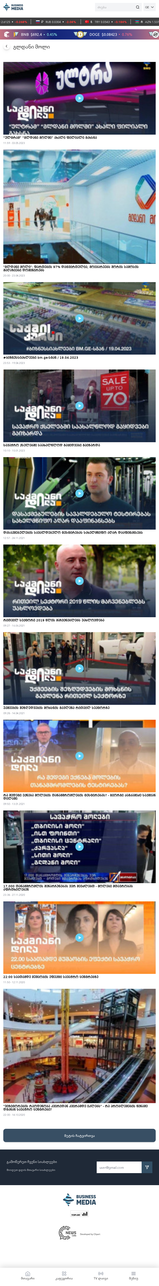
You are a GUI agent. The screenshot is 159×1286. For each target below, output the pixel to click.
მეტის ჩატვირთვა (79, 1135)
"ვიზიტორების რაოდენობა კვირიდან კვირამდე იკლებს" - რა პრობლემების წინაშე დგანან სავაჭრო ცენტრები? (75, 1108)
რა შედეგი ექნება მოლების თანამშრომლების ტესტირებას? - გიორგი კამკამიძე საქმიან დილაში (79, 797)
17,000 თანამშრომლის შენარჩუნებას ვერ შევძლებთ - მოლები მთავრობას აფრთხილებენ (68, 888)
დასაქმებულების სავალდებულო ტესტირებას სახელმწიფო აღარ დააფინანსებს (73, 533)
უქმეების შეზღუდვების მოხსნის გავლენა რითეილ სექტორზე (56, 708)
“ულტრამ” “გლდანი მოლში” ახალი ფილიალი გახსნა (50, 138)
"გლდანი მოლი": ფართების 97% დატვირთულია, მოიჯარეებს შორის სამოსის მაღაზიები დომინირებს (71, 269)
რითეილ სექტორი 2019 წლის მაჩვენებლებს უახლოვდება (53, 620)
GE (147, 7)
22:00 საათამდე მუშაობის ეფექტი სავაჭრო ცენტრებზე (50, 977)
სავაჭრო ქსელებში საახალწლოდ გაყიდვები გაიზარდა (51, 445)
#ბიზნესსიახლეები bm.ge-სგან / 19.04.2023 (40, 358)
